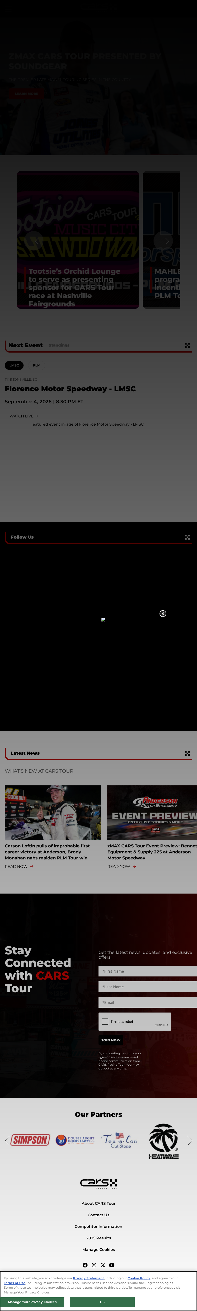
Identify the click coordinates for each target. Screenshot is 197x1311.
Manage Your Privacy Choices (32, 1302)
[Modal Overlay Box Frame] (99, 655)
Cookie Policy (139, 1278)
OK (102, 1302)
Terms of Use (14, 1283)
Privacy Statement (88, 1278)
